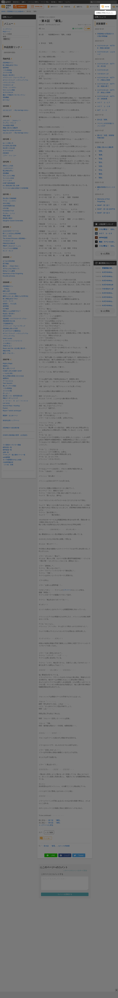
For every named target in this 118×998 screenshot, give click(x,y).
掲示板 (107, 7)
